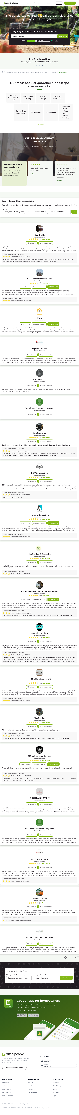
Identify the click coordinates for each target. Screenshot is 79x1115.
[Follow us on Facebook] (46, 1108)
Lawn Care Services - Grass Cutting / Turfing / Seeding (65, 112)
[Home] (2, 72)
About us (56, 1083)
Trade (27, 209)
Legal (54, 1096)
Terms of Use (6, 1107)
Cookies (23, 1107)
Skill (50, 209)
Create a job (6, 1083)
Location (5, 209)
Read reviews (46, 239)
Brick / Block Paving (28, 98)
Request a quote (46, 243)
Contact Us (37, 1107)
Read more (60, 177)
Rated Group (57, 1086)
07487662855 (53, 523)
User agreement (7, 1096)
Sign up (30, 1083)
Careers (55, 1089)
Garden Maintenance (58, 98)
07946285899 (53, 764)
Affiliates (56, 1092)
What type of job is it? (39, 975)
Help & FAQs (6, 1092)
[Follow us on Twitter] (43, 1108)
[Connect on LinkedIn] (49, 1108)
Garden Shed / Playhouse (21, 112)
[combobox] (14, 212)
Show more (39, 124)
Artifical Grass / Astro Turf (13, 97)
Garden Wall (36, 112)
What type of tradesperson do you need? (18, 975)
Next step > (66, 978)
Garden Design (43, 98)
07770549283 (53, 287)
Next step (63, 36)
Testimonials (6, 1086)
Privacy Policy (15, 1107)
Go (74, 212)
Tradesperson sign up (14, 1068)
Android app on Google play (33, 1015)
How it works (6, 1089)
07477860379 (53, 324)
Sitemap (29, 1107)
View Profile (31, 243)
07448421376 (53, 599)
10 (75, 957)
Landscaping (51, 112)
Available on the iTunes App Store (22, 1015)
